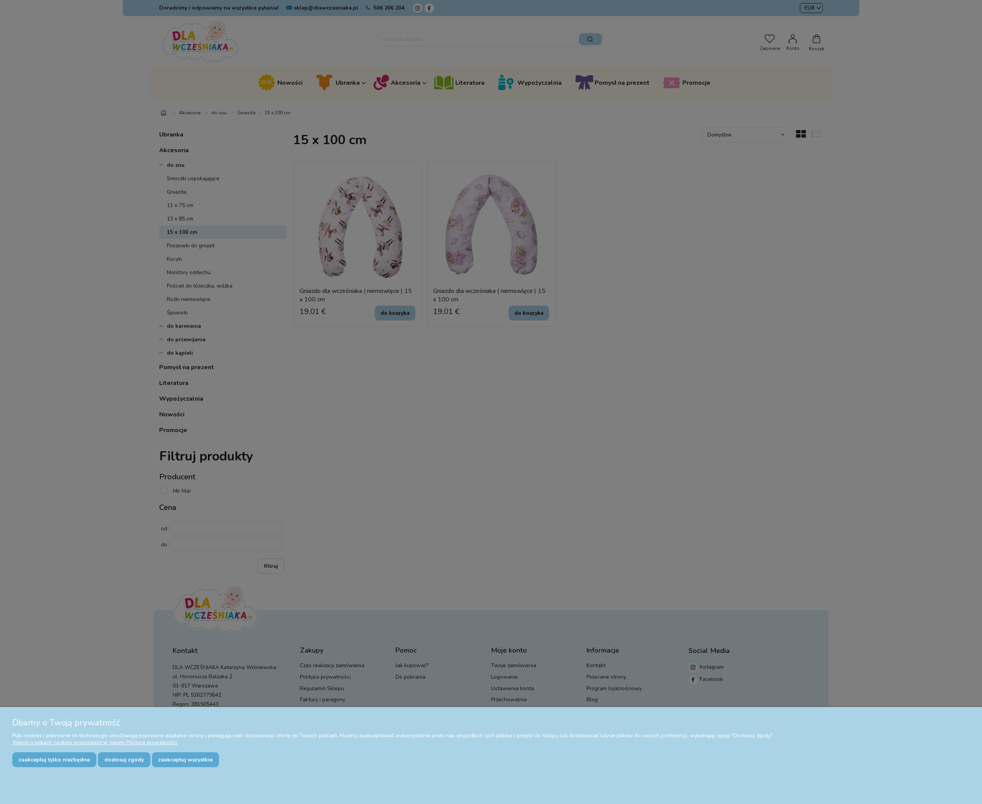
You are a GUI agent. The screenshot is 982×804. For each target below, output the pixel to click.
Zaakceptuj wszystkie (185, 759)
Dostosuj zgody (124, 759)
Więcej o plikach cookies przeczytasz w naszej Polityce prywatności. (95, 742)
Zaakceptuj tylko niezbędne (54, 759)
